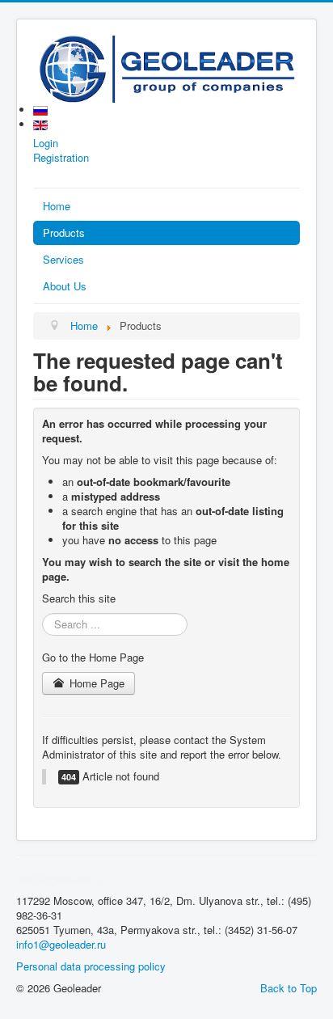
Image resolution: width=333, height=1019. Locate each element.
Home (56, 206)
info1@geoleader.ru (61, 944)
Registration (61, 157)
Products (64, 232)
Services (63, 259)
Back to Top (288, 988)
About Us (64, 286)
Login (45, 143)
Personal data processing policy (91, 966)
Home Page (95, 683)
